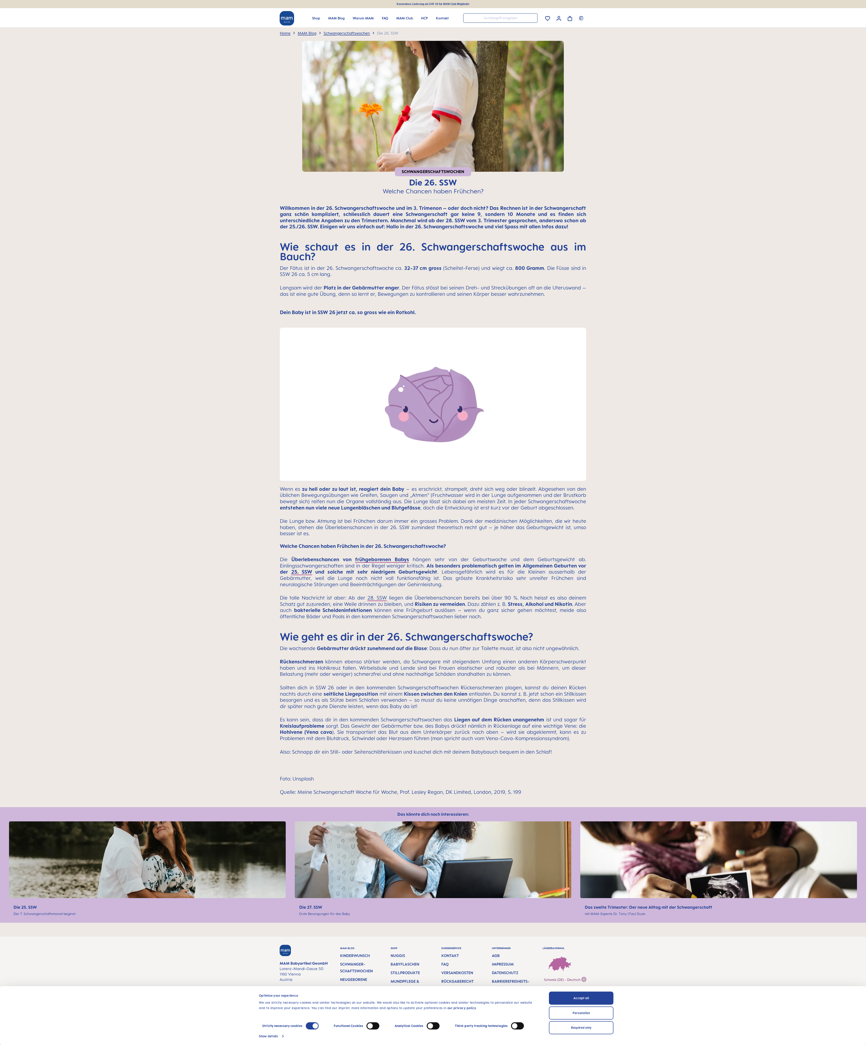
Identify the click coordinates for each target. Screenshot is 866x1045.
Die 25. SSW (25, 907)
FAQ (445, 964)
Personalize (581, 1013)
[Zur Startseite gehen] (287, 18)
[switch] (372, 1025)
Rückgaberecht (457, 981)
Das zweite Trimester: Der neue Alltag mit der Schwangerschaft (648, 907)
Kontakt (450, 955)
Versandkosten (457, 973)
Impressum (503, 964)
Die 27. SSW (310, 907)
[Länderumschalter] (582, 18)
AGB (496, 955)
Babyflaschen (405, 964)
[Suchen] (533, 18)
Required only (581, 1027)
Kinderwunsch (355, 955)
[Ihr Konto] (558, 18)
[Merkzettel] (547, 18)
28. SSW (377, 598)
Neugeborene (353, 979)
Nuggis (398, 955)
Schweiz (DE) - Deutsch (562, 980)
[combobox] (500, 18)
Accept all (581, 998)
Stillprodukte (405, 973)
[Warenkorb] (569, 18)
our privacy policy (461, 1008)
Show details (268, 1036)
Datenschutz (505, 973)
